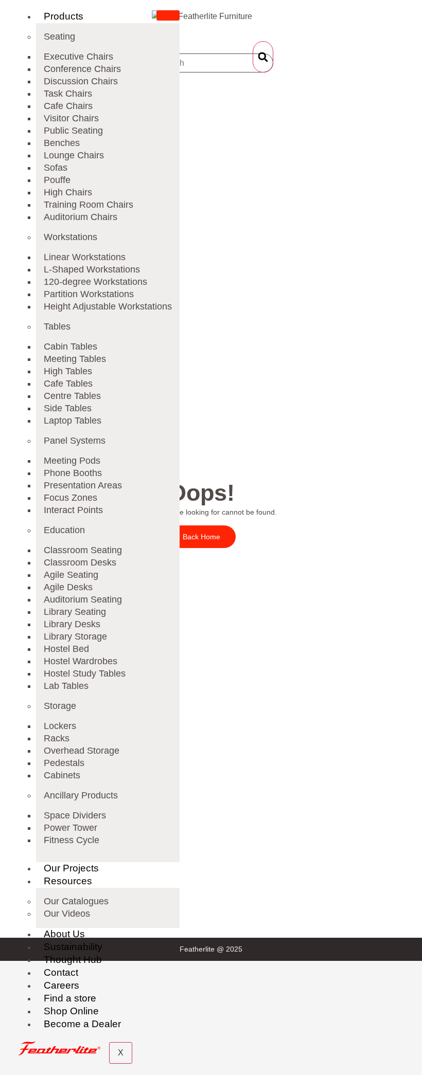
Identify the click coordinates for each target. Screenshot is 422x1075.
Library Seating (75, 612)
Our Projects (71, 868)
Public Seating (73, 130)
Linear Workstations (85, 257)
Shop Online (71, 1011)
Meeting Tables (75, 359)
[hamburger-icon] (168, 15)
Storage (60, 706)
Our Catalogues (76, 901)
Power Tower (70, 828)
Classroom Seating (83, 550)
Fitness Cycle (71, 840)
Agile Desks (68, 587)
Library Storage (75, 636)
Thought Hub (73, 959)
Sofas (55, 167)
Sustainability (73, 946)
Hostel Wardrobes (80, 661)
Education (64, 530)
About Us (64, 933)
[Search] (263, 56)
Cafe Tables (68, 383)
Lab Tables (66, 686)
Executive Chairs (78, 56)
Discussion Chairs (81, 81)
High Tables (68, 371)
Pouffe (57, 180)
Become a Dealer (82, 1023)
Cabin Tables (70, 346)
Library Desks (72, 624)
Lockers (60, 726)
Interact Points (73, 510)
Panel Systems (75, 440)
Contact (61, 972)
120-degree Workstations (95, 282)
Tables (57, 326)
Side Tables (68, 408)
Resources (68, 881)
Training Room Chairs (88, 204)
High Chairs (68, 192)
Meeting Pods (72, 460)
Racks (56, 738)
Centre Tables (72, 396)
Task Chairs (68, 93)
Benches (62, 143)
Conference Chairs (82, 69)
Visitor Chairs (71, 118)
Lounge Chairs (74, 155)
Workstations (70, 237)
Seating (59, 36)
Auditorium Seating (83, 599)
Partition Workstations (89, 294)
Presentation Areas (83, 485)
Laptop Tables (72, 420)
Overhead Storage (81, 750)
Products (63, 16)
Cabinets (62, 775)
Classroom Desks (80, 562)
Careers (61, 985)
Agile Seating (71, 575)
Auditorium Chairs (80, 217)
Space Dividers (75, 815)
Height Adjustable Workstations (108, 306)
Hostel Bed (66, 649)
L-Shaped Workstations (92, 269)
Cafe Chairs (68, 106)
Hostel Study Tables (85, 673)
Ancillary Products (81, 795)
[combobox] (211, 62)
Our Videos (67, 913)
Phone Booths (73, 473)
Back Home (201, 537)
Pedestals (64, 763)
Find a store (70, 998)
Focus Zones (70, 498)
